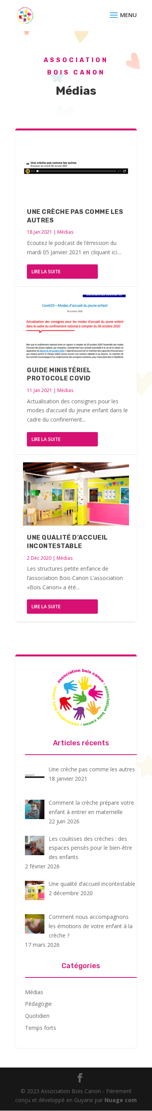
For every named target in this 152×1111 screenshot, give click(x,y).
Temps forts (40, 1027)
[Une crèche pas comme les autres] (76, 168)
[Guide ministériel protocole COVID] (76, 326)
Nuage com (120, 1100)
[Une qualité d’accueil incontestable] (76, 494)
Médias (65, 232)
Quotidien (37, 1015)
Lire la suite (46, 271)
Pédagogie (38, 1003)
